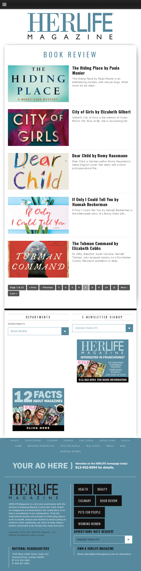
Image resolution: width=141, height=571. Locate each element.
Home (18, 446)
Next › (124, 287)
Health (125, 440)
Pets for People (70, 446)
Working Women (70, 451)
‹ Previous (47, 287)
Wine (123, 446)
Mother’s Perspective (41, 446)
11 (114, 287)
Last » (13, 293)
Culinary (52, 440)
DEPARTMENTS (16, 324)
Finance (68, 440)
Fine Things (86, 440)
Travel (110, 446)
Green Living (107, 440)
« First (32, 287)
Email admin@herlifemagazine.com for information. (104, 554)
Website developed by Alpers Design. (27, 535)
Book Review (33, 440)
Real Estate (93, 446)
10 (106, 287)
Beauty (15, 440)
